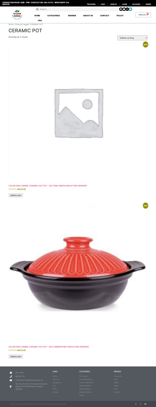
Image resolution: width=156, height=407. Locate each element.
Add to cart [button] (15, 195)
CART (103, 4)
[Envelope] (130, 9)
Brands (72, 16)
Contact (104, 16)
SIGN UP (113, 4)
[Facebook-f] (136, 404)
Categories (53, 16)
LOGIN (124, 4)
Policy (120, 16)
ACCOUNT (136, 4)
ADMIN (148, 4)
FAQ (40, 20)
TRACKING (91, 4)
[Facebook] (121, 9)
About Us (88, 16)
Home (37, 16)
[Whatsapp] (127, 9)
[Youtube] (124, 9)
